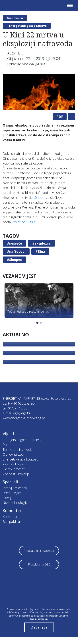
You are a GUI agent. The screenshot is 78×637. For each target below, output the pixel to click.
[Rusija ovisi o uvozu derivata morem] (39, 344)
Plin (5, 444)
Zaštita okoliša (13, 464)
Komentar (10, 516)
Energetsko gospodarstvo (28, 26)
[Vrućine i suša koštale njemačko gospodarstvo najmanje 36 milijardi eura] (39, 353)
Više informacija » (39, 619)
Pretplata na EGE (39, 564)
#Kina (40, 251)
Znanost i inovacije (16, 474)
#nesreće (14, 243)
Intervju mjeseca (15, 488)
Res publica (11, 521)
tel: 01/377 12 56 (15, 408)
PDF (59, 116)
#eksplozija (41, 243)
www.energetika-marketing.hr (24, 418)
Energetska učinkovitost (20, 459)
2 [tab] (41, 323)
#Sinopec (14, 259)
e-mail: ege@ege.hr (16, 413)
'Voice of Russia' (24, 222)
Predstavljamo (13, 493)
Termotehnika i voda (17, 449)
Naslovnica (15, 18)
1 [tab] (37, 323)
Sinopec (40, 197)
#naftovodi (16, 251)
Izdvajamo (10, 497)
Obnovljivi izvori (14, 454)
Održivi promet (13, 469)
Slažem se (39, 627)
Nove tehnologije (15, 502)
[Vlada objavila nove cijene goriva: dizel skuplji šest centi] (39, 362)
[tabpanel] (39, 92)
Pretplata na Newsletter (39, 551)
